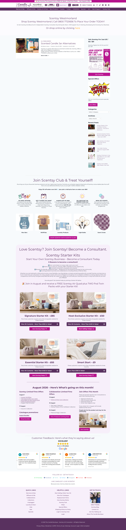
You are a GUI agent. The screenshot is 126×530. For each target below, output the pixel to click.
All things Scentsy (46, 41)
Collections (31, 500)
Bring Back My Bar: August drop (30, 400)
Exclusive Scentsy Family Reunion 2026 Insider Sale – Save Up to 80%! (103, 135)
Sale (31, 509)
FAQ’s (63, 504)
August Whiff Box (26, 397)
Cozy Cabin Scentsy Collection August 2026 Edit (103, 150)
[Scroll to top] (122, 513)
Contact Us (95, 509)
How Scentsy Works (63, 500)
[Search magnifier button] (69, 5)
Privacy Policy (40, 526)
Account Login (75, 526)
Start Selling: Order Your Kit (63, 493)
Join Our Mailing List (95, 512)
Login (63, 514)
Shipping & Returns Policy (63, 509)
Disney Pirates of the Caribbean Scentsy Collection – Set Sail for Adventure (103, 128)
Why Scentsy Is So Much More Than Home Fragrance (103, 142)
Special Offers (63, 507)
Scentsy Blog (95, 507)
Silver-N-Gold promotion (28, 401)
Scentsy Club (106, 9)
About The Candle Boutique (95, 514)
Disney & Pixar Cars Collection (59, 399)
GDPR (54, 526)
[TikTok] (99, 5)
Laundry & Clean (31, 504)
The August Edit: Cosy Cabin (29, 399)
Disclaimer (48, 526)
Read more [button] (44, 466)
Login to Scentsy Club (63, 512)
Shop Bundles (25, 419)
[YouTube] (105, 5)
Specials (30, 512)
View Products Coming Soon (60, 417)
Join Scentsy (84, 429)
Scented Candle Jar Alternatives (58, 43)
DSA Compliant (85, 526)
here (77, 28)
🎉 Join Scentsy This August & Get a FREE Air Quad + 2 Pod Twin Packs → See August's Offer (63, 1)
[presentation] (27, 48)
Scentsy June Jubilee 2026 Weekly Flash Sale (103, 164)
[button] (109, 460)
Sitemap (67, 526)
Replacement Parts (63, 497)
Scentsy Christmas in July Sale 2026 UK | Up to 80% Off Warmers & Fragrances (103, 157)
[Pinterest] (108, 5)
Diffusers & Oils (30, 495)
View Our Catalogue (63, 495)
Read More (45, 55)
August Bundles (24, 415)
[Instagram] (102, 5)
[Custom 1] (94, 5)
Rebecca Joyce (45, 46)
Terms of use (60, 526)
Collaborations (31, 497)
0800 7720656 (95, 504)
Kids (31, 507)
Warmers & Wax (31, 493)
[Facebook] (97, 5)
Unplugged (30, 502)
